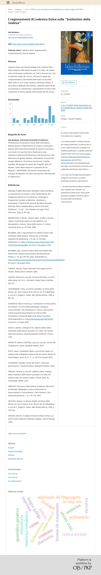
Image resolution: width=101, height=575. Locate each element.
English (11, 448)
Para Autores (13, 477)
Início (10, 9)
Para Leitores (13, 474)
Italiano (11, 455)
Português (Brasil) (15, 459)
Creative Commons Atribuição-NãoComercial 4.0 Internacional (76, 157)
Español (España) (15, 451)
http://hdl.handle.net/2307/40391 (39, 319)
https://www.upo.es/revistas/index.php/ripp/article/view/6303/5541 (36, 260)
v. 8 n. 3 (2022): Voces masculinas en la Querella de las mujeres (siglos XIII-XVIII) (54, 9)
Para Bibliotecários (15, 481)
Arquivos (18, 9)
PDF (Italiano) (69, 82)
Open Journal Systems (17, 433)
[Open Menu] (8, 2)
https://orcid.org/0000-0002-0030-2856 (20, 37)
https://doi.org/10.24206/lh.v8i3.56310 (28, 44)
